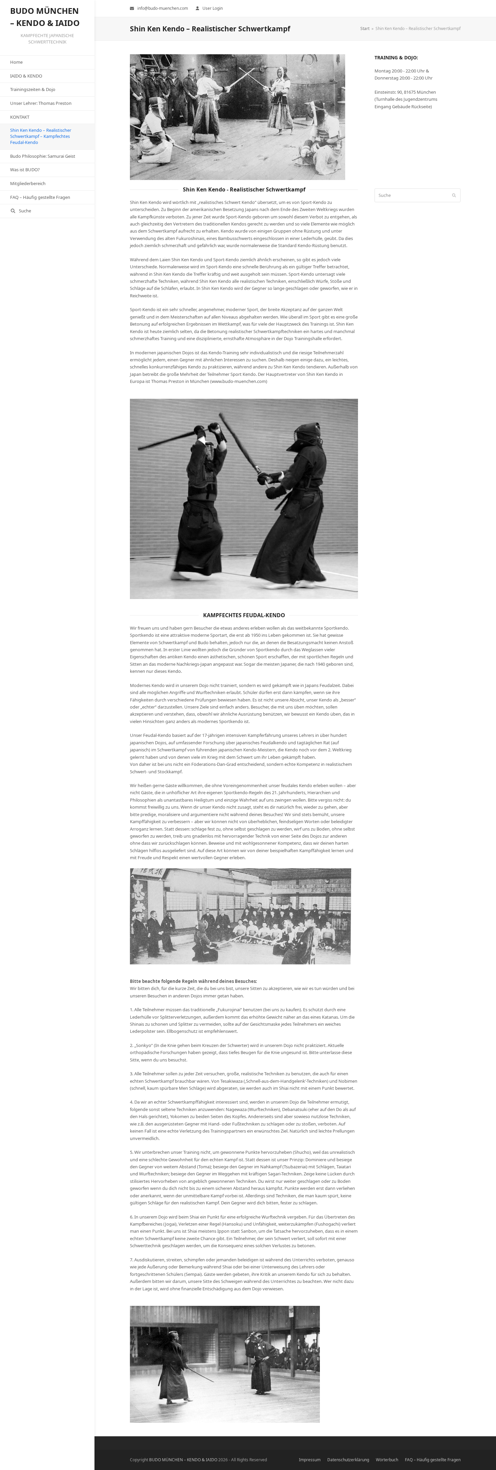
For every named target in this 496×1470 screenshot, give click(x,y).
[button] (47, 211)
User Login (212, 8)
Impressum (310, 1460)
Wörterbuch (387, 1460)
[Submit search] (454, 195)
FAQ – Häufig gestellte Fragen (433, 1460)
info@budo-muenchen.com (162, 8)
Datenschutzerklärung (348, 1460)
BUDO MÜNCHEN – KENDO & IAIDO (183, 1460)
